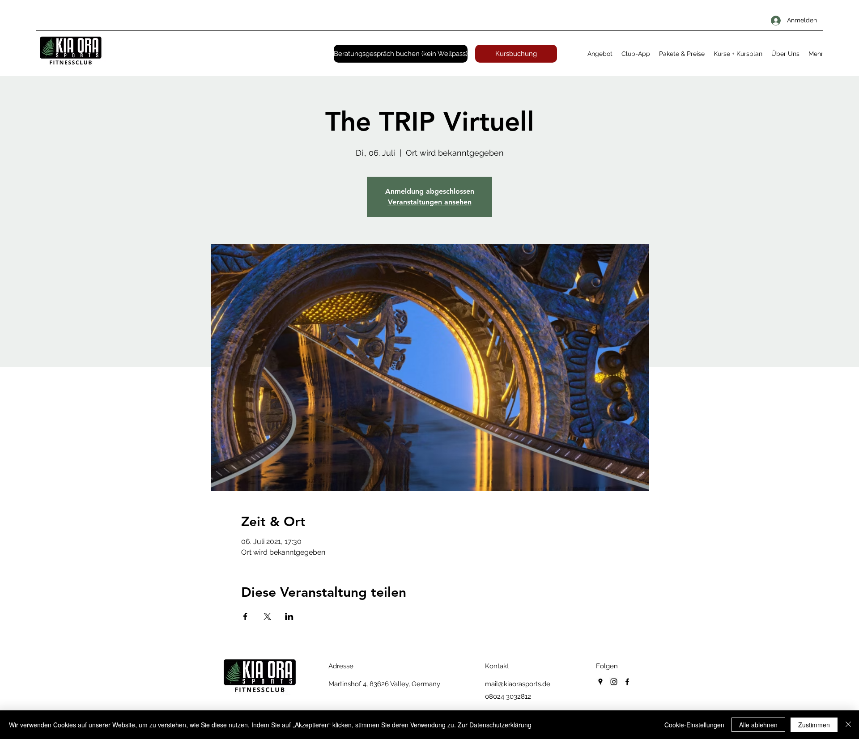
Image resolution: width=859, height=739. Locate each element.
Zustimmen (814, 724)
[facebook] (627, 681)
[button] (600, 53)
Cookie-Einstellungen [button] (694, 724)
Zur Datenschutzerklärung (495, 724)
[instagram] (613, 681)
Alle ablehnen (758, 724)
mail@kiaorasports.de (517, 684)
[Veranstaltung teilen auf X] (267, 616)
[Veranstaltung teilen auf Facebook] (245, 616)
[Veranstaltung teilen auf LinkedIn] (289, 616)
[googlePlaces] (600, 681)
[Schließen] (848, 725)
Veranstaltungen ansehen (430, 202)
